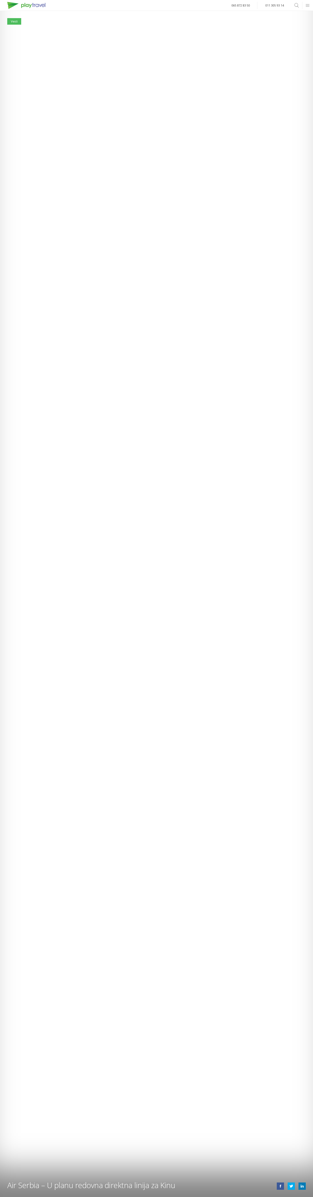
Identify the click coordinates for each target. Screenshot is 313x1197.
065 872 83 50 (240, 5)
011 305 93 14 (274, 5)
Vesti (14, 21)
